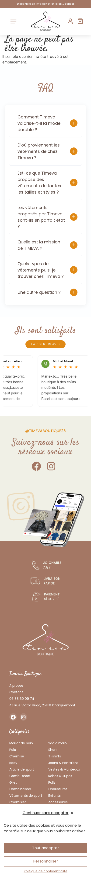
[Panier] (80, 21)
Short (52, 749)
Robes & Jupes (60, 776)
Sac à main (57, 743)
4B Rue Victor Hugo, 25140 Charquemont (42, 705)
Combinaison (20, 789)
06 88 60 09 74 (21, 698)
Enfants (54, 795)
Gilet (13, 782)
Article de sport (21, 769)
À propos (16, 685)
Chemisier (17, 802)
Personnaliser (45, 861)
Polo (12, 749)
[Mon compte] (70, 21)
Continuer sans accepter (46, 812)
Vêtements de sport (25, 795)
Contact (16, 692)
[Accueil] (45, 21)
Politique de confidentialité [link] (45, 871)
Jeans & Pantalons (63, 762)
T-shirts (54, 756)
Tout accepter (45, 848)
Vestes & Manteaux (64, 769)
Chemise (16, 756)
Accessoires (58, 802)
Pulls (51, 782)
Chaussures (57, 789)
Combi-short (20, 776)
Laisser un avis (45, 344)
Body (13, 762)
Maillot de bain (21, 743)
